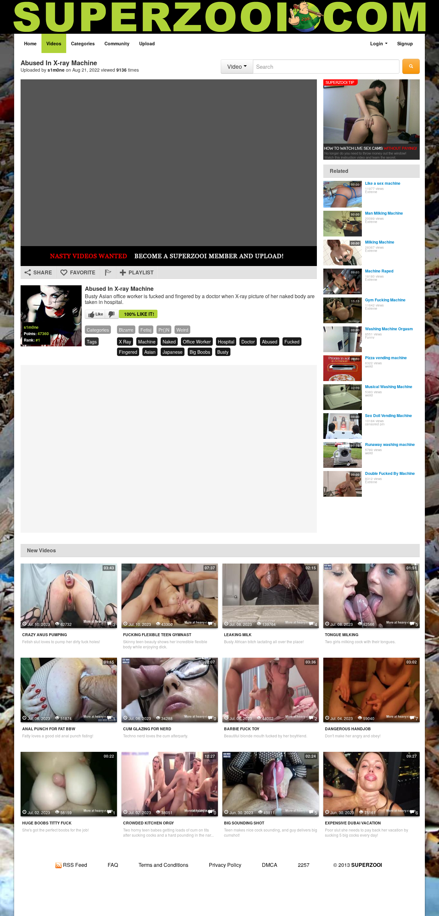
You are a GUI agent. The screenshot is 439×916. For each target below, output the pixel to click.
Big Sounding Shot (244, 823)
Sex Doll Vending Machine (388, 415)
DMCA (269, 864)
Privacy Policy (225, 864)
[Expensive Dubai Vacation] (371, 783)
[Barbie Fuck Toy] (270, 689)
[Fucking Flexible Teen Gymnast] (169, 595)
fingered (128, 352)
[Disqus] (168, 448)
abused (269, 341)
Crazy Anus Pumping (44, 634)
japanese (173, 352)
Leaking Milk (238, 634)
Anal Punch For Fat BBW (48, 729)
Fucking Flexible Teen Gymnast (157, 634)
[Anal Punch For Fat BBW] (69, 689)
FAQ (113, 864)
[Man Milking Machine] (342, 223)
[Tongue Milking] (371, 595)
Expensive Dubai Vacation (353, 823)
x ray (125, 341)
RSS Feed (74, 864)
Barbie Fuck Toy (241, 729)
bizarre (126, 329)
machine (147, 341)
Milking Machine (379, 242)
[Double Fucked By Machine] (342, 484)
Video (235, 66)
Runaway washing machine (390, 444)
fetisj (145, 329)
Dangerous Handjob (348, 729)
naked (169, 341)
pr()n (163, 329)
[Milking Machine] (342, 252)
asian (150, 352)
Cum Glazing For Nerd (147, 729)
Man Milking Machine (384, 213)
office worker (197, 341)
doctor (248, 341)
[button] (108, 272)
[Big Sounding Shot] (270, 783)
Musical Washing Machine (388, 386)
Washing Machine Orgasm (389, 329)
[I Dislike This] (112, 314)
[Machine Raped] (342, 281)
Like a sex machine (382, 183)
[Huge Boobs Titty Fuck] (69, 783)
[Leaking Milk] (270, 595)
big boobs (200, 352)
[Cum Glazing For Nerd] (169, 689)
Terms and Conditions (163, 864)
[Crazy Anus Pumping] (69, 595)
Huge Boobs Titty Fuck (47, 823)
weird (182, 329)
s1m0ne (56, 70)
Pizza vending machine (386, 357)
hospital (226, 341)
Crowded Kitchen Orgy (148, 823)
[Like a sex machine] (342, 194)
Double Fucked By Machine (390, 473)
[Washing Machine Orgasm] (342, 339)
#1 (38, 340)
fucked (292, 341)
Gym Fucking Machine (385, 300)
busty (222, 352)
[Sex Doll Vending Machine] (342, 426)
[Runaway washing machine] (342, 455)
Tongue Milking (341, 634)
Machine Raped (379, 271)
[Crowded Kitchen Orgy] (169, 783)
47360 (43, 333)
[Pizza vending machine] (342, 368)
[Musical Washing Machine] (342, 397)
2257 (303, 864)
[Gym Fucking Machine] (342, 310)
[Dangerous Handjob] (371, 689)
